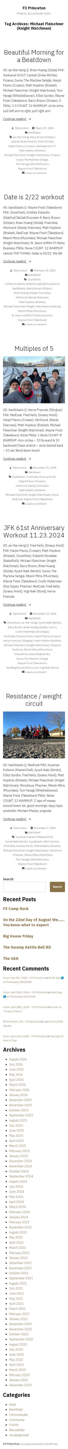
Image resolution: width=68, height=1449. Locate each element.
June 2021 (16, 1293)
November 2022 (20, 1227)
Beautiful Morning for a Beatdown (34, 56)
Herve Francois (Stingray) (18, 640)
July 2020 (16, 1349)
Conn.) (52, 627)
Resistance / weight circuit (34, 700)
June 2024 (16, 1191)
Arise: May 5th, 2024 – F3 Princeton (24, 977)
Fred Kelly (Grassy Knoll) (41, 476)
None (55, 494)
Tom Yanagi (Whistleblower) (32, 164)
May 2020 (16, 1360)
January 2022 (18, 1258)
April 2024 (16, 1202)
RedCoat (55, 306)
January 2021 (18, 1319)
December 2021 (20, 1263)
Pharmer (55, 645)
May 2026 (16, 1074)
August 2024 (18, 1181)
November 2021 (20, 1268)
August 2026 (18, 1059)
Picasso (55, 155)
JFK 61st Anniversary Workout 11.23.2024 (34, 531)
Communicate (18, 1415)
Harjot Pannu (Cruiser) (21, 146)
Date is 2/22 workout (34, 197)
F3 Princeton (34, 7)
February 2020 (19, 1375)
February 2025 (19, 1151)
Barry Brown (15, 627)
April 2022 (16, 1242)
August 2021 (18, 1283)
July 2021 (16, 1288)
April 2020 (16, 1365)
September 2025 (21, 1115)
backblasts (19, 288)
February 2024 (19, 1212)
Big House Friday (18, 936)
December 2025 (20, 1100)
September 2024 (21, 1176)
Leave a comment (36, 173)
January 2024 (18, 1217)
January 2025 (18, 1156)
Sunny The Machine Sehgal (32, 159)
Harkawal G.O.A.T (46, 146)
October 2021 (19, 1273)
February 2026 (19, 1090)
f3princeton (22, 128)
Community (17, 1420)
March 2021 (17, 1309)
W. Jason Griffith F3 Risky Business (32, 315)
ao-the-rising (21, 137)
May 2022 (16, 1237)
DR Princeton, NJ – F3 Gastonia (21, 1021)
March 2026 (17, 1085)
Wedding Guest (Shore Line (22, 667)
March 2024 (17, 1207)
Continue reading (22, 119)
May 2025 (16, 1136)
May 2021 (16, 1299)
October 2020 (19, 1334)
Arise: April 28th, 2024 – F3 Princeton (25, 992)
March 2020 (17, 1370)
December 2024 (20, 1161)
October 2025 (19, 1110)
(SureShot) (34, 279)
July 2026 (16, 1064)
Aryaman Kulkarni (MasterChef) (34, 837)
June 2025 (16, 1130)
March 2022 (17, 1248)
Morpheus (56, 850)
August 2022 (18, 1232)
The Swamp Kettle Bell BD (27, 947)
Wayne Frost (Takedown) (32, 168)
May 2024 (16, 1197)
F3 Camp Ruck (16, 908)
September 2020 (21, 1339)
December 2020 (20, 1324)
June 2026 (16, 1069)
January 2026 (18, 1095)
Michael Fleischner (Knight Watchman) (26, 155)
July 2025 (16, 1125)
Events (14, 1425)
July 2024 (16, 1186)
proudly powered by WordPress (39, 1444)
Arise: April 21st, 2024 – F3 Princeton (24, 1036)
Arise (12, 1404)
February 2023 (19, 1222)
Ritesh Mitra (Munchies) (32, 311)
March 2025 (17, 1146)
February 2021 (19, 1314)
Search (8, 879)
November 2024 (20, 1166)
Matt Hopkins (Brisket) (32, 150)
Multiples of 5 (34, 348)
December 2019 (20, 1385)
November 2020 (20, 1329)
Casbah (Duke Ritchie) (24, 141)
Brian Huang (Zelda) (26, 292)
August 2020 (18, 1344)
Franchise (44, 292)
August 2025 (18, 1120)
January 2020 (18, 1380)
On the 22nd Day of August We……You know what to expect (33, 922)
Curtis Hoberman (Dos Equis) (32, 631)
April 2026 (16, 1080)
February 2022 (19, 1253)
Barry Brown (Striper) (42, 137)
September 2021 (21, 1278)
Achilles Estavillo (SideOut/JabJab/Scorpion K (32, 284)
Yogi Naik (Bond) (49, 667)
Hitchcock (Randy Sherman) (32, 297)
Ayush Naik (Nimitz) (49, 622)
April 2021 (16, 1303)
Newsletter (17, 1430)
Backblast (34, 132)
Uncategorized (19, 1435)
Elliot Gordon (46, 141)
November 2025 (20, 1105)
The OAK (11, 958)
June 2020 (16, 1354)
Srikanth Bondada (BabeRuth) (32, 654)
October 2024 (19, 1171)
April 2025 (16, 1141)
